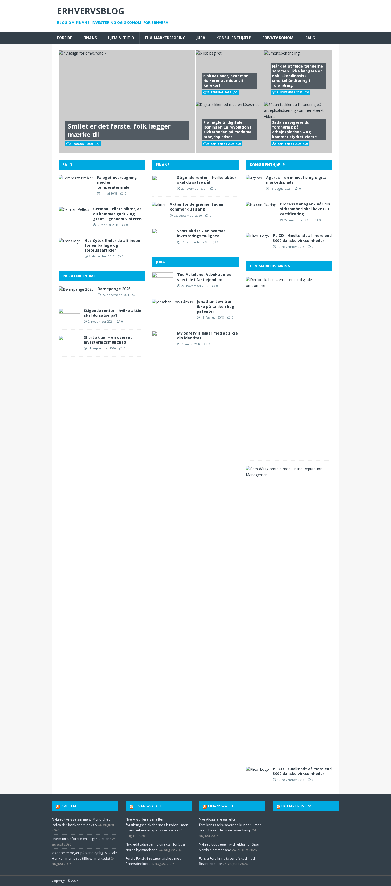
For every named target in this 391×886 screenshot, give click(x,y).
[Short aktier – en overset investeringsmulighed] (69, 347)
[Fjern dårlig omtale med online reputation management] (287, 474)
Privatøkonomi (278, 37)
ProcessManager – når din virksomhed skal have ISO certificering (305, 208)
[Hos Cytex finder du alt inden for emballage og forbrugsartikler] (70, 241)
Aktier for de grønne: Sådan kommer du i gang (196, 207)
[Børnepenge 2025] (76, 289)
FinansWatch (147, 806)
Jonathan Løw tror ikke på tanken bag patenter (215, 306)
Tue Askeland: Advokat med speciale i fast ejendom (204, 277)
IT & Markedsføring (165, 37)
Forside (64, 37)
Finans (90, 37)
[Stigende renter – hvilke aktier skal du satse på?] (69, 320)
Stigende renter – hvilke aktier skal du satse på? (113, 313)
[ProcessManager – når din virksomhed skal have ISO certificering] (261, 204)
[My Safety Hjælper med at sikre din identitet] (162, 343)
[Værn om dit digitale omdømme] (287, 285)
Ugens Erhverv (296, 806)
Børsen (68, 806)
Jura (200, 37)
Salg (310, 37)
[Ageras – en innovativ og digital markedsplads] (254, 177)
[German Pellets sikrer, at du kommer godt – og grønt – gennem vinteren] (74, 209)
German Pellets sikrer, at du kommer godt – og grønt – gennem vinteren (117, 213)
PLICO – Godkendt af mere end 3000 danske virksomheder (302, 238)
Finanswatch (221, 806)
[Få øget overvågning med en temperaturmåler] (76, 177)
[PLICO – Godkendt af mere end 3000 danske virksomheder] (257, 235)
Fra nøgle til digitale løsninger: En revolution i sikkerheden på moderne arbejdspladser (227, 129)
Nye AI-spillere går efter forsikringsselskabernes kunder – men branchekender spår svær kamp (157, 825)
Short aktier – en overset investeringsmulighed (108, 340)
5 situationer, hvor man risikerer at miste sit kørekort (225, 80)
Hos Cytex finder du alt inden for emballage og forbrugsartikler (112, 245)
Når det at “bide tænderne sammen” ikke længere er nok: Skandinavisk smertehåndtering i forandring (297, 76)
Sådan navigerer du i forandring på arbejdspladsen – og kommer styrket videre (294, 129)
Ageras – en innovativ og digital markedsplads (296, 180)
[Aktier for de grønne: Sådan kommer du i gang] (159, 204)
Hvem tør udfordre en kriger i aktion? (81, 838)
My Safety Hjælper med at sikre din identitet (207, 335)
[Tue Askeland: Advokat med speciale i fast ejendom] (162, 285)
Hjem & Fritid (121, 37)
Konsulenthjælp (233, 37)
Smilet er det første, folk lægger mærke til (119, 130)
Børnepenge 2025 (114, 288)
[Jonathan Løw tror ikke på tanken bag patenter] (172, 301)
